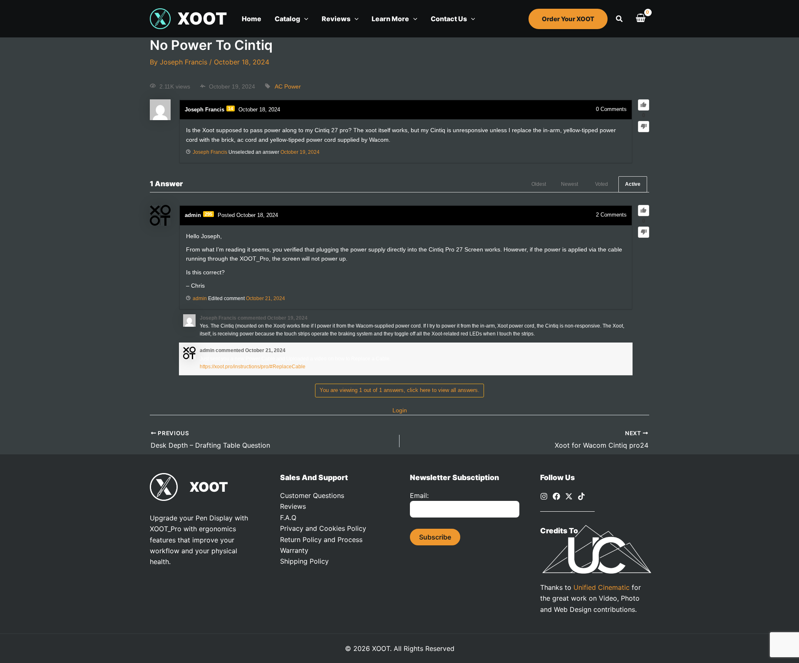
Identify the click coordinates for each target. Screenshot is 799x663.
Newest (569, 184)
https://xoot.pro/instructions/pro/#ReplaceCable (252, 367)
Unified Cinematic (601, 587)
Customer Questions (312, 495)
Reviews (293, 506)
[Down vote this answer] (643, 232)
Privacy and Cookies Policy (323, 528)
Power (292, 86)
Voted (601, 184)
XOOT (202, 18)
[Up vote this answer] (643, 210)
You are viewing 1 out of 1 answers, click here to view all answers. (399, 390)
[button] (304, 18)
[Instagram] (544, 496)
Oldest (538, 184)
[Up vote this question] (643, 105)
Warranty (294, 550)
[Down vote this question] (643, 126)
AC (279, 86)
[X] (569, 496)
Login (399, 410)
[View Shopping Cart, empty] (640, 18)
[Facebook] (556, 496)
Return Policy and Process (321, 539)
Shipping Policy (304, 561)
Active (632, 184)
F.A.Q (288, 517)
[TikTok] (581, 496)
